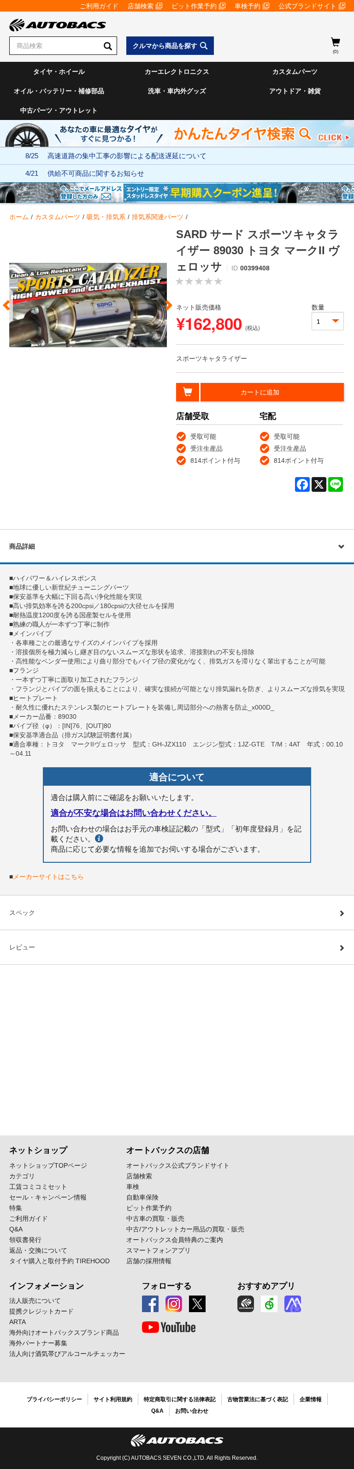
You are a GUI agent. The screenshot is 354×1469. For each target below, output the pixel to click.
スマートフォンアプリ (158, 1250)
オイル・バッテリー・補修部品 (59, 91)
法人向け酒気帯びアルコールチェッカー (67, 1353)
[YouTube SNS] (168, 1327)
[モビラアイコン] (292, 1304)
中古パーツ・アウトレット (59, 110)
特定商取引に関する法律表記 (180, 1399)
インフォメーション (46, 1285)
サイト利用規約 (113, 1399)
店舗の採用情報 (148, 1261)
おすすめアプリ (266, 1285)
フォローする (167, 1285)
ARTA (17, 1322)
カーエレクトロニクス (177, 71)
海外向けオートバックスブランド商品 (64, 1332)
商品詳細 (22, 546)
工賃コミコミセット (38, 1186)
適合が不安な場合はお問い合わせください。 (134, 813)
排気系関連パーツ (157, 217)
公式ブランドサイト (307, 6)
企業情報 (311, 1399)
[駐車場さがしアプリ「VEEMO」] (269, 1304)
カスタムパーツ (295, 71)
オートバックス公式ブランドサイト (178, 1165)
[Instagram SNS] (173, 1304)
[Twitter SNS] (197, 1304)
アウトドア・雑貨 (295, 91)
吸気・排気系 (106, 217)
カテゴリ (22, 1176)
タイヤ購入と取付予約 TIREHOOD (59, 1261)
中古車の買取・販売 (155, 1218)
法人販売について (35, 1300)
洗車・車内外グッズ (177, 91)
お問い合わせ (191, 1411)
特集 (15, 1208)
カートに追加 (260, 392)
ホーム (19, 217)
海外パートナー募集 (38, 1343)
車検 (132, 1186)
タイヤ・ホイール (59, 71)
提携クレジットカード (41, 1311)
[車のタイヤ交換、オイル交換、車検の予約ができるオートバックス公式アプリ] (245, 1304)
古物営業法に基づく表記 (257, 1399)
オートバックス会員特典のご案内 (174, 1239)
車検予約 (247, 6)
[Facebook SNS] (150, 1304)
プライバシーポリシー (54, 1399)
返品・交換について (38, 1250)
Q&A (16, 1229)
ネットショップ (38, 1150)
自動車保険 (142, 1197)
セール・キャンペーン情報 (48, 1197)
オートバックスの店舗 (167, 1150)
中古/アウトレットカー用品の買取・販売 (185, 1229)
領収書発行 (25, 1239)
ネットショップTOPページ (48, 1165)
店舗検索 (140, 6)
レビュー (22, 947)
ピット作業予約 (194, 6)
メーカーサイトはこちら (48, 876)
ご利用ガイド (99, 6)
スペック (22, 912)
